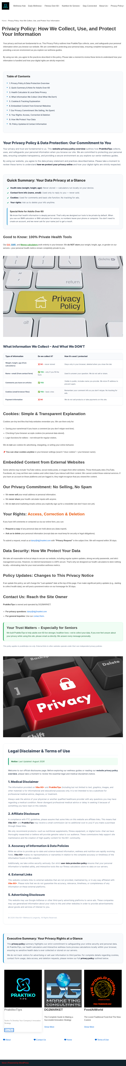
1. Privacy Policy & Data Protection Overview (29, 83)
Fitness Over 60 (51, 6)
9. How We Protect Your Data (22, 119)
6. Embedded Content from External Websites (30, 106)
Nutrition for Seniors (70, 6)
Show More (9, 1030)
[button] (41, 5)
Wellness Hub (19, 6)
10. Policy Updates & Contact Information (28, 124)
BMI (8, 245)
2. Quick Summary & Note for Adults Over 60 (29, 88)
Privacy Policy (117, 6)
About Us (103, 6)
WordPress (24, 1063)
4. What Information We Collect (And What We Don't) (33, 97)
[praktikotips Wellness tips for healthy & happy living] (5, 6)
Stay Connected (90, 6)
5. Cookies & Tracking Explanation (24, 101)
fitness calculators (29, 245)
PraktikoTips (55, 787)
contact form (38, 616)
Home (4, 21)
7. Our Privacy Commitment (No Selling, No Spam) (32, 110)
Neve (4, 1063)
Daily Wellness (34, 6)
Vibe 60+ (39, 787)
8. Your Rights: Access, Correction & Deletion (29, 115)
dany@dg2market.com (41, 540)
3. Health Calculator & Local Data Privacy (28, 92)
